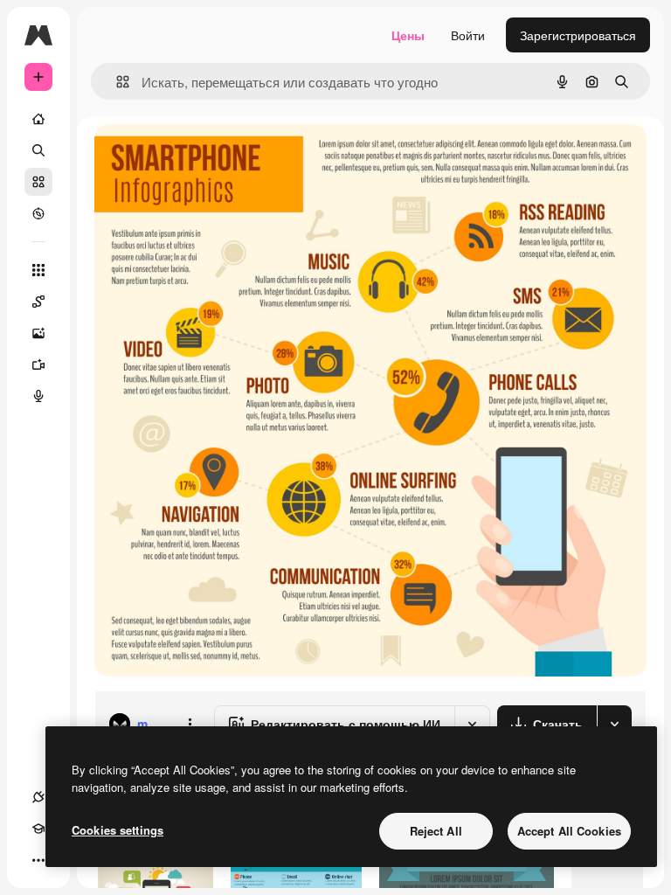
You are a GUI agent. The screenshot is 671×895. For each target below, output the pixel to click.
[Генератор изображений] (38, 333)
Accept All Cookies (569, 830)
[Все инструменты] (38, 270)
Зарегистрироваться (578, 35)
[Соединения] (38, 797)
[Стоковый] (38, 182)
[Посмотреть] (38, 213)
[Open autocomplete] (116, 81)
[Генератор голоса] (38, 396)
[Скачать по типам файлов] (614, 723)
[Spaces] (38, 302)
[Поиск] (38, 150)
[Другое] (38, 860)
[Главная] (38, 119)
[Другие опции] (189, 723)
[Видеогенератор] (38, 364)
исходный (211, 157)
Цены (408, 35)
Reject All (436, 830)
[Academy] (38, 829)
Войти (468, 35)
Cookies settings (117, 830)
